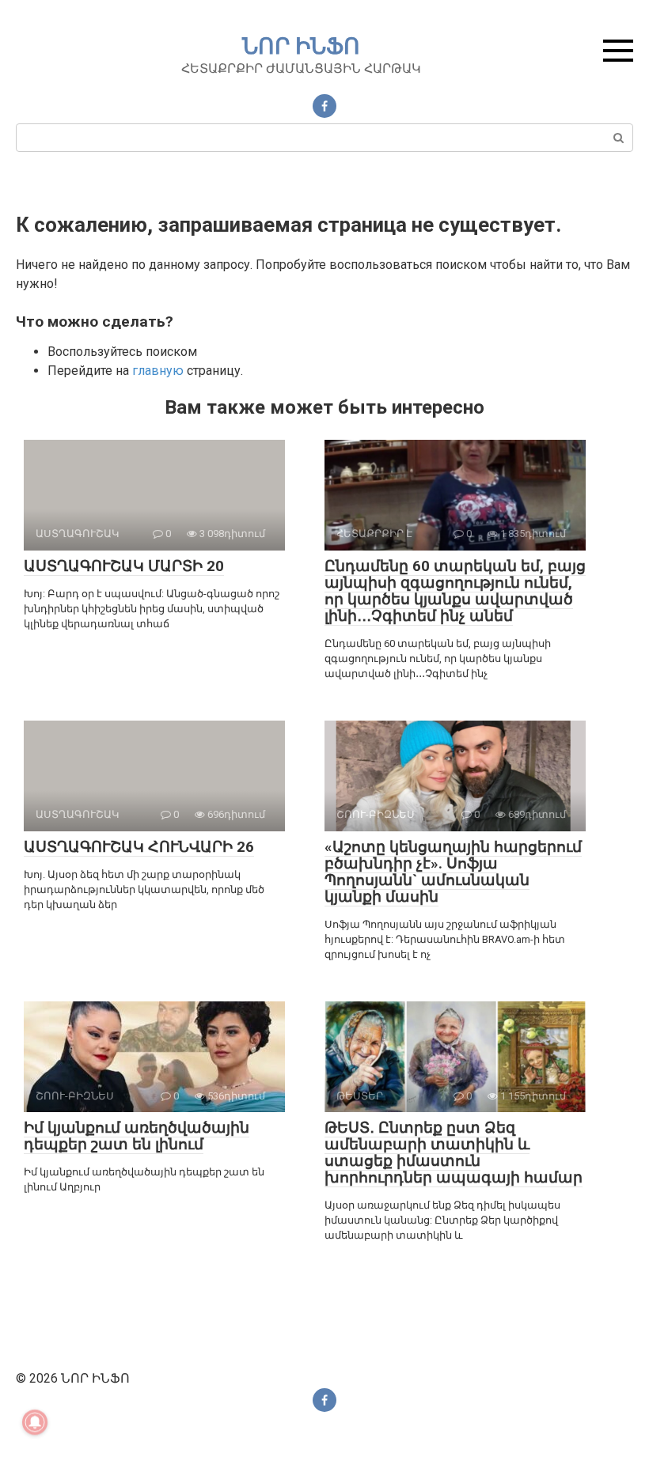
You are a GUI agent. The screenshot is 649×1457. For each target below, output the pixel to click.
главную (158, 370)
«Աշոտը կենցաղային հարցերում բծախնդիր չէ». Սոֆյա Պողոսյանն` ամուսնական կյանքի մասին (453, 872)
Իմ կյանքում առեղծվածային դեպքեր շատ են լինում (136, 1135)
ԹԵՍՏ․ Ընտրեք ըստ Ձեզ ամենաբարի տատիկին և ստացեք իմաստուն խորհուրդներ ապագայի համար (453, 1152)
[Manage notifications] (34, 1422)
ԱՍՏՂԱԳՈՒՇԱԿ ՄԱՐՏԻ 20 (124, 566)
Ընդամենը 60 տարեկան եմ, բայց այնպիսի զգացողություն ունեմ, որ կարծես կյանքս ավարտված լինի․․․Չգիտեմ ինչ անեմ (455, 591)
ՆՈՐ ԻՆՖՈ (301, 46)
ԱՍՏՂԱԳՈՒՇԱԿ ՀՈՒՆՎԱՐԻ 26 (139, 847)
